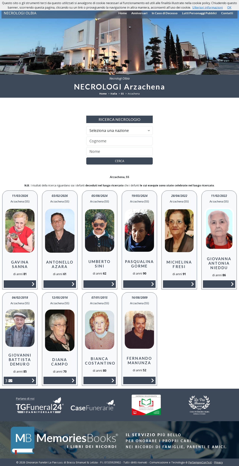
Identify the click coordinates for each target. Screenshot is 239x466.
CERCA (119, 161)
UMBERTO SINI (100, 263)
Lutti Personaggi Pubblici (199, 13)
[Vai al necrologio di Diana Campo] (73, 380)
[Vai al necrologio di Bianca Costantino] (112, 380)
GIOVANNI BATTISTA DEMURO (20, 359)
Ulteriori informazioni (207, 7)
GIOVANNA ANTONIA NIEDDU (219, 263)
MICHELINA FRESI (179, 264)
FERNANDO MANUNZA (139, 360)
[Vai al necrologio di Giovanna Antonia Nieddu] (232, 284)
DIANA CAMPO (59, 361)
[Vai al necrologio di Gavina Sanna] (33, 284)
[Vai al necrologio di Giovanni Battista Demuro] (33, 380)
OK (229, 7)
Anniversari (139, 13)
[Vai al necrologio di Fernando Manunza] (152, 380)
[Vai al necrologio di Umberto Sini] (112, 284)
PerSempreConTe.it (200, 462)
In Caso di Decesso (165, 13)
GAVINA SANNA (20, 264)
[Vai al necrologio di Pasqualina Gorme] (152, 284)
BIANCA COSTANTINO (100, 360)
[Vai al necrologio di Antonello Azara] (73, 284)
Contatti (227, 13)
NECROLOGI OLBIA (20, 13)
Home (122, 13)
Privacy (218, 462)
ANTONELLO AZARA (60, 264)
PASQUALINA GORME (139, 263)
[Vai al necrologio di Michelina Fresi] (192, 284)
